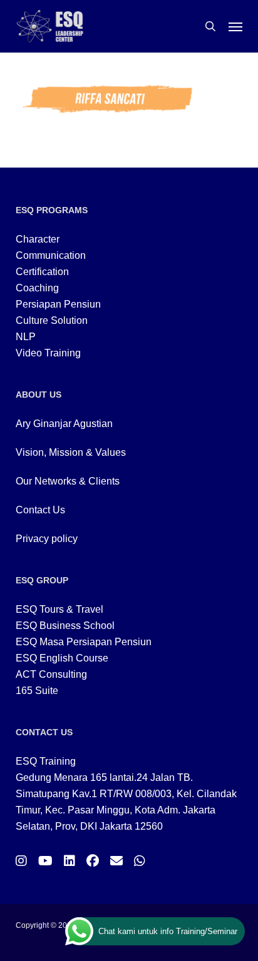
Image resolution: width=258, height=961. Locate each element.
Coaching (37, 288)
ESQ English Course (62, 658)
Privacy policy (47, 538)
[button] (235, 26)
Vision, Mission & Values (71, 452)
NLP (26, 336)
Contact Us (40, 510)
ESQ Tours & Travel (59, 609)
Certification (42, 271)
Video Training (48, 353)
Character (37, 239)
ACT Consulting (51, 674)
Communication (51, 255)
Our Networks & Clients (68, 481)
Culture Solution (52, 320)
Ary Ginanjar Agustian (64, 423)
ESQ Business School (65, 625)
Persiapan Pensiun (58, 304)
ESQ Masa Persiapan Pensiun (84, 641)
